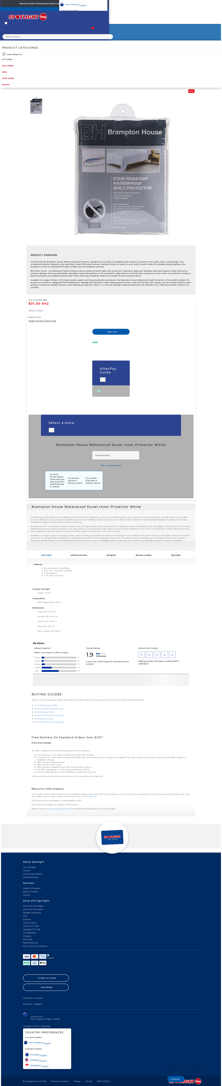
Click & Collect (30, 922)
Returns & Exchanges (33, 906)
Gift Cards (7, 59)
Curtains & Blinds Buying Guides (49, 708)
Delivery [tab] (176, 555)
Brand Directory (30, 943)
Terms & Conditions (60, 1081)
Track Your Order (31, 926)
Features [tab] (46, 555)
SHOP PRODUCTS (14, 55)
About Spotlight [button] (33, 862)
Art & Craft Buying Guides (46, 705)
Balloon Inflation (31, 891)
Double (39, 321)
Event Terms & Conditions (35, 946)
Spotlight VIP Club (31, 929)
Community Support (32, 874)
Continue (175, 1079)
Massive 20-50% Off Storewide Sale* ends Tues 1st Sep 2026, (48, 3)
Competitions (29, 932)
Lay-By (26, 895)
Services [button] (28, 883)
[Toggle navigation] (6, 23)
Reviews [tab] (111, 555)
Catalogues (8, 78)
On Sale (5, 85)
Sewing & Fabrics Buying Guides (49, 722)
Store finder (47, 987)
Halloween (7, 66)
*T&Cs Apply (84, 3)
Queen (47, 321)
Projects (27, 936)
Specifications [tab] (79, 555)
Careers (26, 870)
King (54, 321)
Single (32, 321)
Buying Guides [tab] (143, 555)
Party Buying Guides (43, 718)
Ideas (4, 72)
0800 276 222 (90, 796)
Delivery (27, 919)
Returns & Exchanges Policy (59, 809)
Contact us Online (47, 978)
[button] (36, 1026)
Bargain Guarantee (32, 912)
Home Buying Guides (44, 712)
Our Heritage (29, 867)
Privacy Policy (173, 1074)
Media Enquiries (30, 877)
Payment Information (33, 909)
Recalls (88, 1081)
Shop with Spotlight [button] (36, 900)
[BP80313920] (31, 99)
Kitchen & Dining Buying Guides (49, 715)
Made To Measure (32, 888)
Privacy (77, 1081)
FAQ (25, 916)
